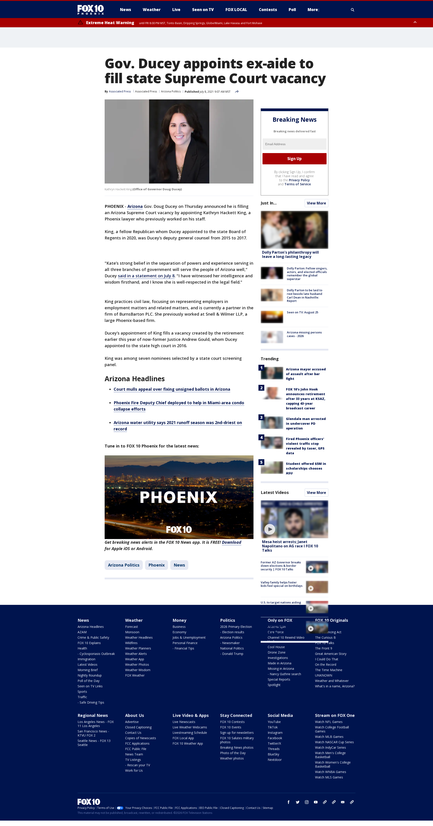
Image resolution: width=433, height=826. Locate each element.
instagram (306, 802)
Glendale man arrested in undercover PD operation (306, 423)
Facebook (275, 738)
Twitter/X (274, 743)
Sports (82, 691)
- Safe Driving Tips (91, 702)
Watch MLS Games (329, 777)
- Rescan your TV (137, 765)
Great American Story (330, 654)
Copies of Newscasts (140, 738)
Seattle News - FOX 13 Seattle (94, 743)
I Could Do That (326, 659)
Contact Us (133, 732)
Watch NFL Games (329, 722)
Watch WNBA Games (330, 772)
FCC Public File (135, 749)
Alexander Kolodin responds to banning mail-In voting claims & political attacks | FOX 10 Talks (281, 627)
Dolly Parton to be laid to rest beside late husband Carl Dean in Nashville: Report (304, 295)
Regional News (93, 715)
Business (179, 626)
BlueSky (273, 754)
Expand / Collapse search (352, 9)
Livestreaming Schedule (190, 732)
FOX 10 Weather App (188, 743)
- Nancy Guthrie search (284, 674)
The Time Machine (328, 670)
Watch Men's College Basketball (330, 755)
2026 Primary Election (236, 626)
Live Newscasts (184, 722)
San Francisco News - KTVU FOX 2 (93, 733)
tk (324, 802)
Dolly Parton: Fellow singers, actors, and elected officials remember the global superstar (307, 273)
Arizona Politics (171, 91)
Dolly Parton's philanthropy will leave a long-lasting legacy (290, 254)
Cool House (276, 647)
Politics (227, 620)
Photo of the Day (233, 753)
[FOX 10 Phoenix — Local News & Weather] (92, 9)
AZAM (82, 632)
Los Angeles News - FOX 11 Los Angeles (96, 724)
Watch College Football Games (332, 729)
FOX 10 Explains (89, 643)
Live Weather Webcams (190, 727)
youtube (315, 802)
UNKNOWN (323, 675)
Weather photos (232, 758)
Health (82, 648)
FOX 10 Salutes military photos (237, 740)
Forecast (131, 626)
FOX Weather (135, 675)
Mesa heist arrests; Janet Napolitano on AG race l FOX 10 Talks (290, 546)
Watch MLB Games (329, 736)
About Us (134, 715)
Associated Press (146, 91)
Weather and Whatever (332, 681)
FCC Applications (137, 743)
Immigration (86, 659)
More (313, 9)
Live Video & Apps (191, 715)
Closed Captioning (138, 727)
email (342, 802)
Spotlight (274, 685)
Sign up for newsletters (237, 732)
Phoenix (156, 565)
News (179, 565)
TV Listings (133, 759)
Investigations (278, 658)
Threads (274, 749)
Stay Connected (236, 715)
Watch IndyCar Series (330, 747)
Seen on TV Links (90, 686)
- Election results (232, 632)
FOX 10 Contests (232, 722)
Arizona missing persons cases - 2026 (304, 334)
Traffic (82, 697)
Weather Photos (137, 664)
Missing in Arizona (281, 668)
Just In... (269, 203)
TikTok (273, 727)
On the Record (325, 664)
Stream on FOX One (335, 715)
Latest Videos (275, 492)
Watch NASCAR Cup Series (334, 742)
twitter (297, 802)
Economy (179, 632)
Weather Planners (138, 648)
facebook (288, 802)
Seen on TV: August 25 (302, 312)
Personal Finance (185, 643)
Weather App (134, 659)
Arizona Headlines (91, 626)
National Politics (232, 648)
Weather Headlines (139, 637)
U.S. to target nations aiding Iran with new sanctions (281, 604)
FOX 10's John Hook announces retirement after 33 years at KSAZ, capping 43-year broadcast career (305, 398)
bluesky (333, 802)
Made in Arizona (279, 663)
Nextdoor (275, 759)
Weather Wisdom (137, 670)
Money (179, 620)
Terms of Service (297, 184)
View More (316, 203)
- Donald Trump (231, 654)
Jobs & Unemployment (189, 637)
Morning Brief (88, 670)
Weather (134, 620)
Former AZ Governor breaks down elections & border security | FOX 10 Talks (281, 565)
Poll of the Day (88, 681)
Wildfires (131, 643)
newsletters (351, 802)
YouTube (274, 722)
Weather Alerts (136, 654)
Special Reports (279, 679)
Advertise (132, 722)
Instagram (275, 732)
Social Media (280, 715)
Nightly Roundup (90, 675)
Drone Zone (277, 652)
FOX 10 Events (230, 727)
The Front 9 (323, 648)
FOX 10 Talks (324, 643)
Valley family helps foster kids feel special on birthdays (281, 584)
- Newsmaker (230, 643)
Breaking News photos (236, 747)
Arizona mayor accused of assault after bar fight (306, 374)
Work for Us (134, 770)
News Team (134, 754)
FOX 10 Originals (331, 620)
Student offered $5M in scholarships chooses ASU (306, 468)
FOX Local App (183, 738)
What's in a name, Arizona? (335, 686)
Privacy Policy (299, 180)
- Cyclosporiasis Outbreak (96, 654)
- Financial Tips (183, 648)
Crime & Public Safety (93, 637)
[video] (294, 519)
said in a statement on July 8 (146, 275)
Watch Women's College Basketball (333, 764)
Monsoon (132, 632)
